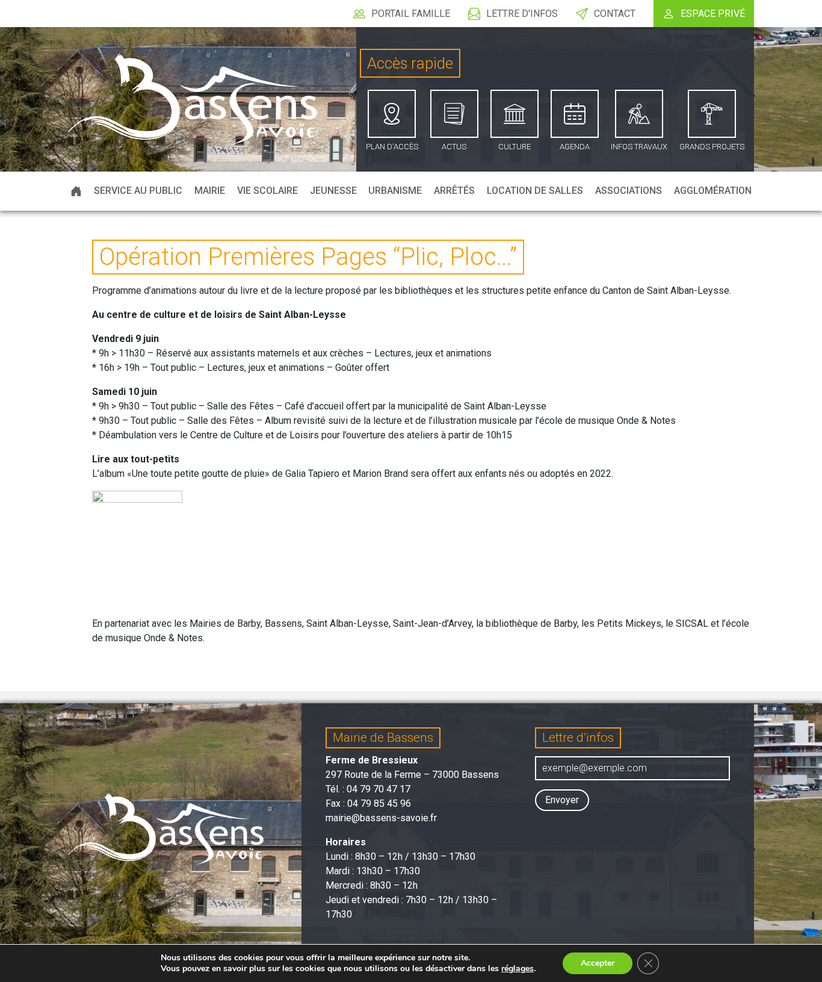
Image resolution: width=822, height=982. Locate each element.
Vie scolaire (267, 190)
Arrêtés (454, 190)
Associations (628, 190)
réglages (517, 968)
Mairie (209, 190)
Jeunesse (333, 190)
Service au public (138, 190)
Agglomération (713, 190)
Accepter (597, 963)
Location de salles (535, 190)
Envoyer (562, 800)
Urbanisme (395, 190)
